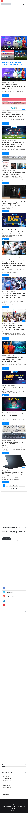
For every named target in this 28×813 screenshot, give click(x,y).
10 (16, 485)
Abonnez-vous (6, 538)
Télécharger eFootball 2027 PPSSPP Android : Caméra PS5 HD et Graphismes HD (14, 47)
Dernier (12, 488)
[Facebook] (11, 810)
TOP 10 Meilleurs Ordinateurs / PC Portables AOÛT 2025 (13, 415)
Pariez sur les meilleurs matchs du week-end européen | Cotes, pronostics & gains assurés (14, 144)
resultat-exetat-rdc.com (8, 792)
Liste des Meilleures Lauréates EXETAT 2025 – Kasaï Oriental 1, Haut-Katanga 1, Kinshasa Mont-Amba (13, 328)
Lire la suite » (5, 95)
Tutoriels (16, 51)
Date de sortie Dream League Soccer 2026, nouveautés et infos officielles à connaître (13, 359)
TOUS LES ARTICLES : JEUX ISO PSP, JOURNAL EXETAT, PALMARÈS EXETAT (13, 63)
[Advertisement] (14, 21)
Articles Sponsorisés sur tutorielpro (9, 806)
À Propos (14, 808)
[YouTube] (15, 810)
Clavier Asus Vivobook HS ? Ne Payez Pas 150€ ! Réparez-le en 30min (13, 444)
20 (20, 485)
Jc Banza (5, 82)
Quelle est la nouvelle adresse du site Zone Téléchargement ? (13, 173)
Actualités (3, 37)
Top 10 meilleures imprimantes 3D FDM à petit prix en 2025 (14, 203)
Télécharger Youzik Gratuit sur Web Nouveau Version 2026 (7, 59)
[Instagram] (16, 810)
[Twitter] (13, 810)
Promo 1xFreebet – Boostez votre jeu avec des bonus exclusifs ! (13, 231)
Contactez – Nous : (22, 806)
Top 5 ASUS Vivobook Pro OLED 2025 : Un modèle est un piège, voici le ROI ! (12, 474)
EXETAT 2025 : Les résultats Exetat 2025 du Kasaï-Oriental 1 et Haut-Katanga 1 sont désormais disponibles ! (14, 296)
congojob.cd (6, 794)
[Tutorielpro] (6, 4)
